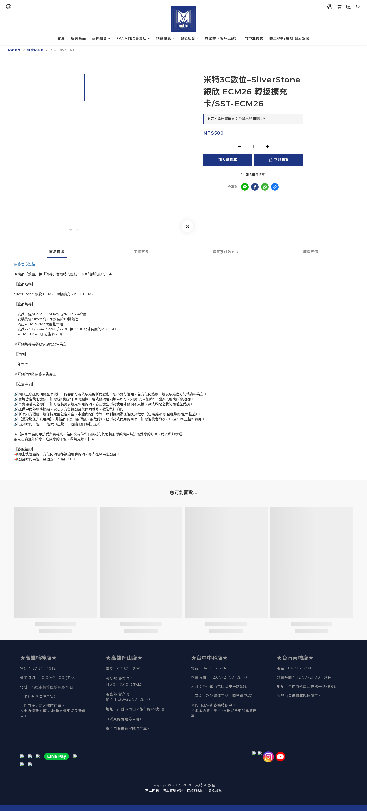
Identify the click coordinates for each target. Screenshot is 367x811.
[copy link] (275, 187)
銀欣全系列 (35, 50)
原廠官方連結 (24, 264)
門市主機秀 (254, 38)
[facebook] (255, 187)
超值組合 (188, 38)
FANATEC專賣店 (131, 38)
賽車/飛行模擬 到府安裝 (289, 38)
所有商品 (78, 38)
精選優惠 (163, 38)
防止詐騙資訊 (173, 790)
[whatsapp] (265, 187)
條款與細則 (195, 790)
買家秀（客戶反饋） (222, 38)
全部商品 (14, 50)
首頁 (61, 38)
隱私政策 (215, 790)
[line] (245, 187)
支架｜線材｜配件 (63, 50)
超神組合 (99, 38)
